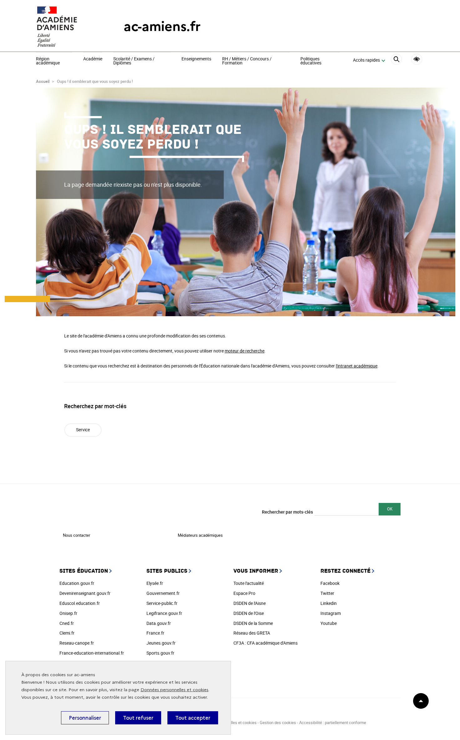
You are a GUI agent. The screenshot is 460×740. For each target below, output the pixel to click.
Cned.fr (66, 623)
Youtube (328, 623)
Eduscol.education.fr (79, 603)
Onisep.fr (68, 613)
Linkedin (328, 603)
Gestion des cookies (278, 722)
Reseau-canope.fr (76, 643)
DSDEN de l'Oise (248, 613)
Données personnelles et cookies (174, 690)
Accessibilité (416, 59)
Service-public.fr (161, 603)
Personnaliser (85, 718)
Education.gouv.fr (76, 583)
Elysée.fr (154, 583)
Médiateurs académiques (200, 535)
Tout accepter (192, 718)
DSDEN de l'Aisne (249, 603)
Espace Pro (244, 593)
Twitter (327, 593)
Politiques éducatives (310, 61)
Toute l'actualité (248, 583)
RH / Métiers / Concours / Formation (247, 61)
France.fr (155, 633)
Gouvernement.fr (163, 593)
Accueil (42, 81)
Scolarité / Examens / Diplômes (134, 61)
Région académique (48, 61)
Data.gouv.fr (158, 623)
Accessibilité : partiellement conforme (332, 722)
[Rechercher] (396, 60)
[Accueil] (67, 26)
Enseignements (196, 59)
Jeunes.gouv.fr (161, 643)
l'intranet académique (356, 366)
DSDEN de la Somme (253, 623)
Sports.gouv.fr (160, 653)
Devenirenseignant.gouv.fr (84, 593)
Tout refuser (138, 718)
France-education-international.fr (91, 653)
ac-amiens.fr (162, 26)
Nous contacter (76, 535)
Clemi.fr (66, 633)
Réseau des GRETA (251, 633)
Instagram (330, 613)
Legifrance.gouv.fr (164, 613)
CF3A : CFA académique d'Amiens (265, 643)
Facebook (330, 583)
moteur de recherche (244, 351)
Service (83, 430)
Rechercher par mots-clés (287, 512)
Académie (92, 59)
